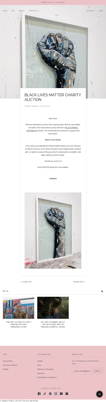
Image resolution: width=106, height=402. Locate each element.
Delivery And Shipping (45, 369)
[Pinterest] (50, 393)
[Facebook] (39, 393)
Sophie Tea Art (49, 388)
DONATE (53, 179)
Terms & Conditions (10, 365)
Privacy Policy (8, 361)
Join (97, 371)
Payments (41, 373)
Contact (40, 361)
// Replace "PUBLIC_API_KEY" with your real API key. (53, 201)
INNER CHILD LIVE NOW (53, 2)
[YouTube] (61, 393)
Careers (5, 369)
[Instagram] (55, 393)
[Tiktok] (44, 393)
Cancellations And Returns (47, 377)
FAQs (39, 365)
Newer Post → (79, 282)
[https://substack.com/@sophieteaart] (66, 393)
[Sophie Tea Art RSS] (102, 291)
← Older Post (26, 282)
